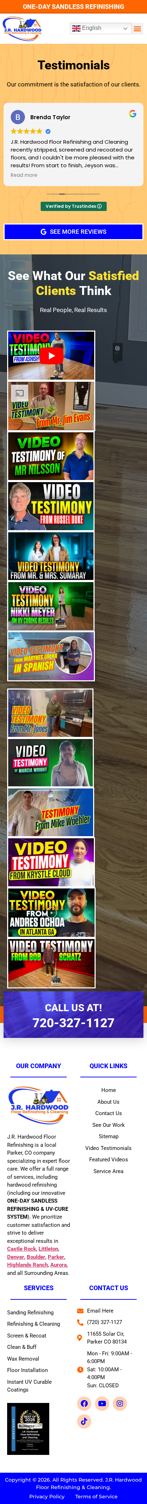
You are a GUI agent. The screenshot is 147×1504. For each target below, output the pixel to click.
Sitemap (108, 1136)
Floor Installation (27, 1370)
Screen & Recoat (26, 1336)
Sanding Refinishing (30, 1312)
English (91, 28)
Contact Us (108, 1113)
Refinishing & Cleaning (33, 1324)
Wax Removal (23, 1359)
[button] (137, 29)
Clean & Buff (21, 1347)
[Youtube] (102, 1404)
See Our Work (108, 1125)
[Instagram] (120, 1404)
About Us (108, 1102)
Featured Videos (108, 1159)
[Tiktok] (84, 1421)
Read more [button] (24, 175)
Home (108, 1090)
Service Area (108, 1171)
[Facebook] (84, 1404)
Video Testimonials (108, 1148)
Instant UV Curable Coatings (29, 1386)
